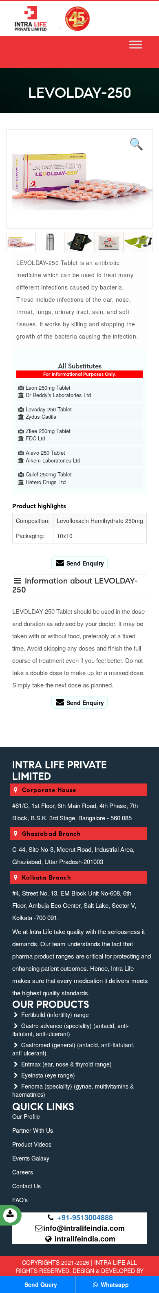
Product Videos (31, 1144)
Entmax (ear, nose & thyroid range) (66, 1064)
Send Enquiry (84, 563)
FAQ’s (20, 1200)
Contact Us (26, 1186)
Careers (22, 1172)
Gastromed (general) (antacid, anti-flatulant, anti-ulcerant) (73, 1049)
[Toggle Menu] (135, 45)
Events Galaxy (30, 1158)
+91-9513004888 (85, 1217)
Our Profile (26, 1116)
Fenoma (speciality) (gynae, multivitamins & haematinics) (73, 1090)
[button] (136, 142)
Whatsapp (114, 1284)
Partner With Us (32, 1130)
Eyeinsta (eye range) (47, 1075)
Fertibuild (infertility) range (54, 1014)
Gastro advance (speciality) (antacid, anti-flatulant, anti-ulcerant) (70, 1029)
